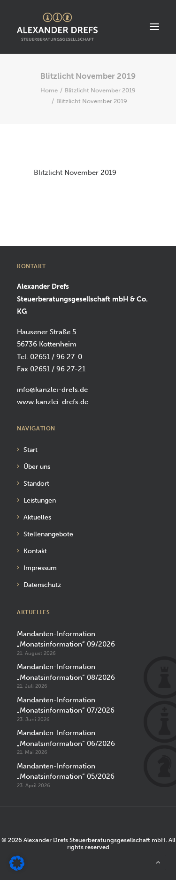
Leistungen (39, 500)
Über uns (36, 467)
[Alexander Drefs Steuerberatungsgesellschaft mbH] (57, 27)
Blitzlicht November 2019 (100, 90)
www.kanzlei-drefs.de (52, 402)
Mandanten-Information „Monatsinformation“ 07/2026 (66, 705)
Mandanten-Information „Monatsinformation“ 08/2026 (66, 672)
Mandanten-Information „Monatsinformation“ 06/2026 (66, 738)
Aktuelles (37, 517)
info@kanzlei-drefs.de (52, 389)
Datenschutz (42, 585)
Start (30, 450)
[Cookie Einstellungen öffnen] (16, 868)
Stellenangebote (48, 534)
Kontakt (35, 551)
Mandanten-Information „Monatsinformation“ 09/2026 (66, 639)
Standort (36, 484)
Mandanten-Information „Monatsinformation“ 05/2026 (66, 771)
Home (49, 90)
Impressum (40, 568)
